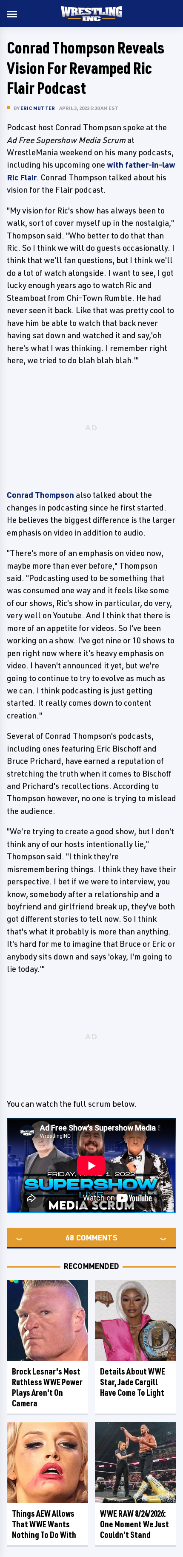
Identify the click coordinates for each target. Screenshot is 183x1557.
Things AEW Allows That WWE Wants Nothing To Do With (44, 1524)
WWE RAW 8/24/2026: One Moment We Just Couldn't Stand (134, 1524)
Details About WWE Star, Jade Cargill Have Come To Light (132, 1382)
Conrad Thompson (40, 495)
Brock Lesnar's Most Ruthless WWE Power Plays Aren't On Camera (47, 1387)
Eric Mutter (37, 108)
